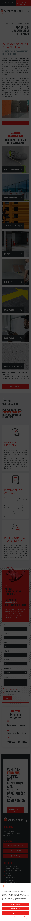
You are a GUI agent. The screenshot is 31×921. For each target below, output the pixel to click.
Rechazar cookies (15, 908)
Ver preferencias (15, 913)
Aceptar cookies (15, 904)
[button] (28, 886)
